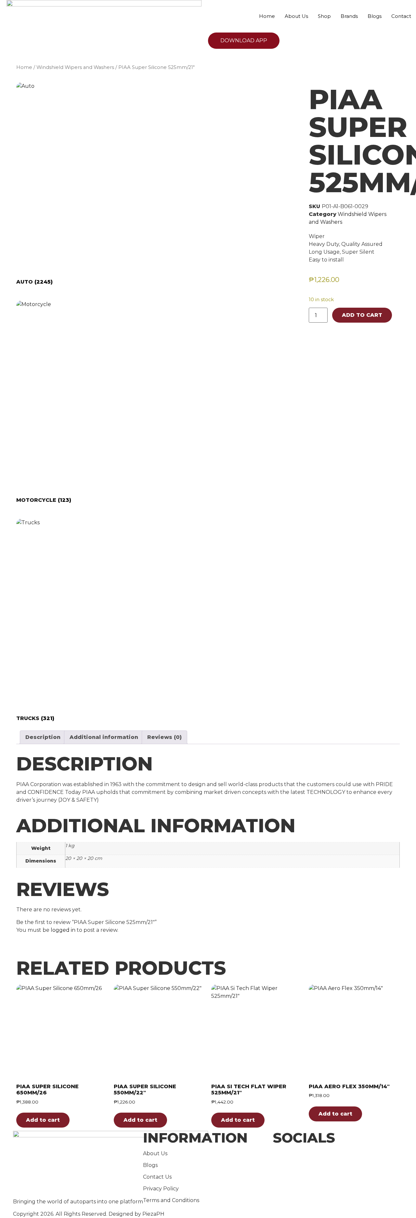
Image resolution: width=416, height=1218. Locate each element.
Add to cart (362, 315)
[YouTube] (338, 1170)
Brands (349, 16)
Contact (401, 16)
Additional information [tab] (104, 737)
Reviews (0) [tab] (164, 737)
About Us (296, 16)
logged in (63, 930)
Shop (324, 16)
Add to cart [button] (43, 1120)
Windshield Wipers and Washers (75, 67)
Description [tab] (42, 737)
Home (267, 16)
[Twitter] (338, 1163)
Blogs (375, 16)
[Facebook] (338, 1155)
